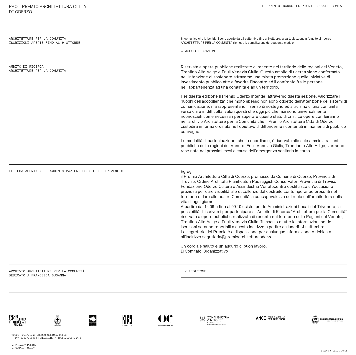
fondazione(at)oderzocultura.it (60, 337)
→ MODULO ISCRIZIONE (199, 51)
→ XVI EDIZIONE (193, 271)
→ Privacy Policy (24, 345)
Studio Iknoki (338, 351)
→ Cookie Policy (23, 347)
